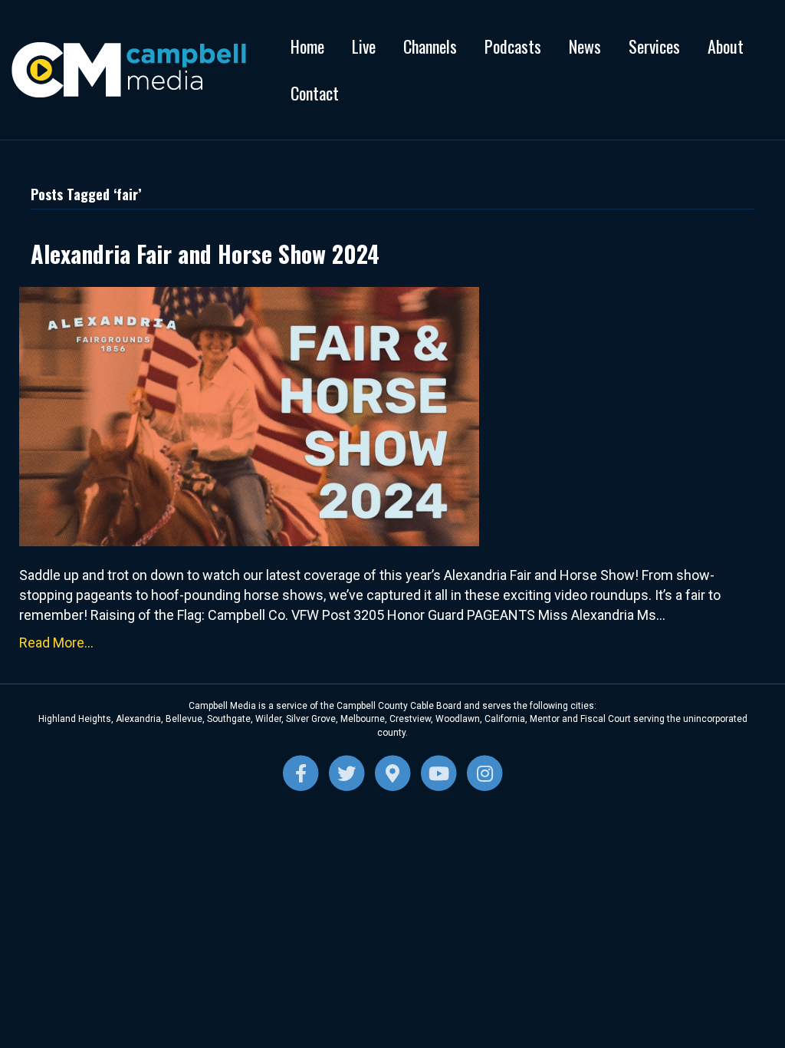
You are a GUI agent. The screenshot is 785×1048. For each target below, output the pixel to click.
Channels (430, 46)
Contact (315, 93)
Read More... (56, 642)
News (585, 46)
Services (654, 46)
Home (307, 46)
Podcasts (512, 46)
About (726, 46)
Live (364, 46)
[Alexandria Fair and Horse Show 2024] (249, 415)
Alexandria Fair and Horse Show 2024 (205, 253)
